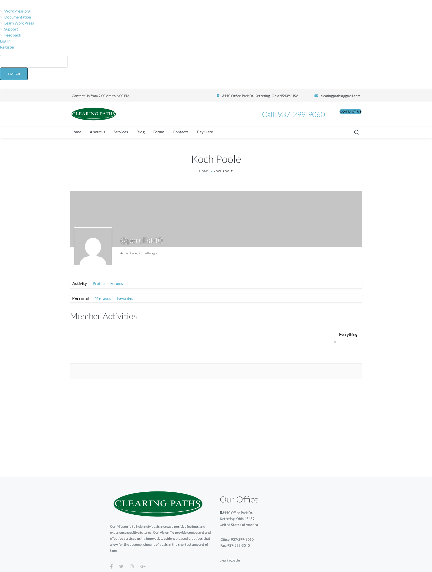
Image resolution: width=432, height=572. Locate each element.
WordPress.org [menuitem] (17, 11)
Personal (80, 298)
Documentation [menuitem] (17, 17)
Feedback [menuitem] (12, 35)
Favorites (125, 298)
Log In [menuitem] (5, 41)
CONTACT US (350, 111)
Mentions (102, 298)
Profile (98, 283)
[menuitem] (216, 70)
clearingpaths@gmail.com (340, 96)
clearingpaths (230, 560)
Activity (79, 283)
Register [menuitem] (7, 47)
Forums (116, 283)
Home (203, 171)
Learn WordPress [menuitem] (19, 23)
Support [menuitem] (11, 29)
